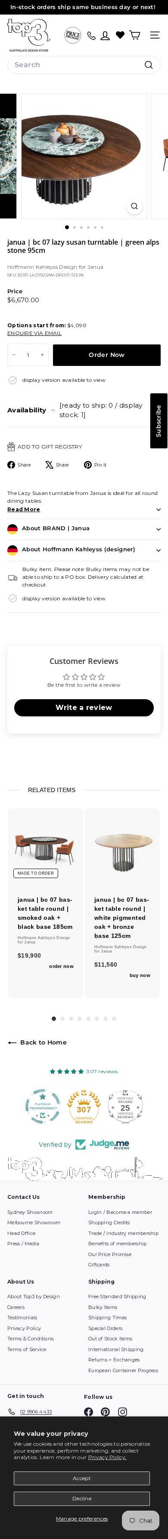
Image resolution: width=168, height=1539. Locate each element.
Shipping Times (107, 1318)
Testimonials (22, 1318)
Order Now (106, 355)
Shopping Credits (109, 1223)
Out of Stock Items (110, 1339)
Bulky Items (102, 1307)
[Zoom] (134, 206)
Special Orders (105, 1328)
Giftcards (99, 1265)
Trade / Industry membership (123, 1233)
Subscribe (158, 421)
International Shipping (116, 1349)
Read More (23, 509)
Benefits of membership (117, 1244)
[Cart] (134, 35)
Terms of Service (27, 1349)
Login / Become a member (120, 1212)
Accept (82, 1478)
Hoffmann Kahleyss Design (43, 267)
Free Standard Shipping (117, 1296)
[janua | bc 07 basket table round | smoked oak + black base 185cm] (45, 845)
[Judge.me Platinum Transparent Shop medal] (42, 1106)
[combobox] (84, 65)
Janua (95, 267)
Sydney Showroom (30, 1212)
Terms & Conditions (30, 1339)
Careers (16, 1307)
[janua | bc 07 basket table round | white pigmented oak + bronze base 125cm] (122, 845)
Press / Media (23, 1244)
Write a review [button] (84, 707)
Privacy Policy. (107, 1457)
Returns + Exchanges (114, 1360)
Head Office (21, 1233)
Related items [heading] (51, 789)
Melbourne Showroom (33, 1223)
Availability (75, 410)
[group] (45, 903)
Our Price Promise (109, 1254)
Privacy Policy (24, 1328)
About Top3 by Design (33, 1296)
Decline (81, 1498)
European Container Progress (123, 1370)
